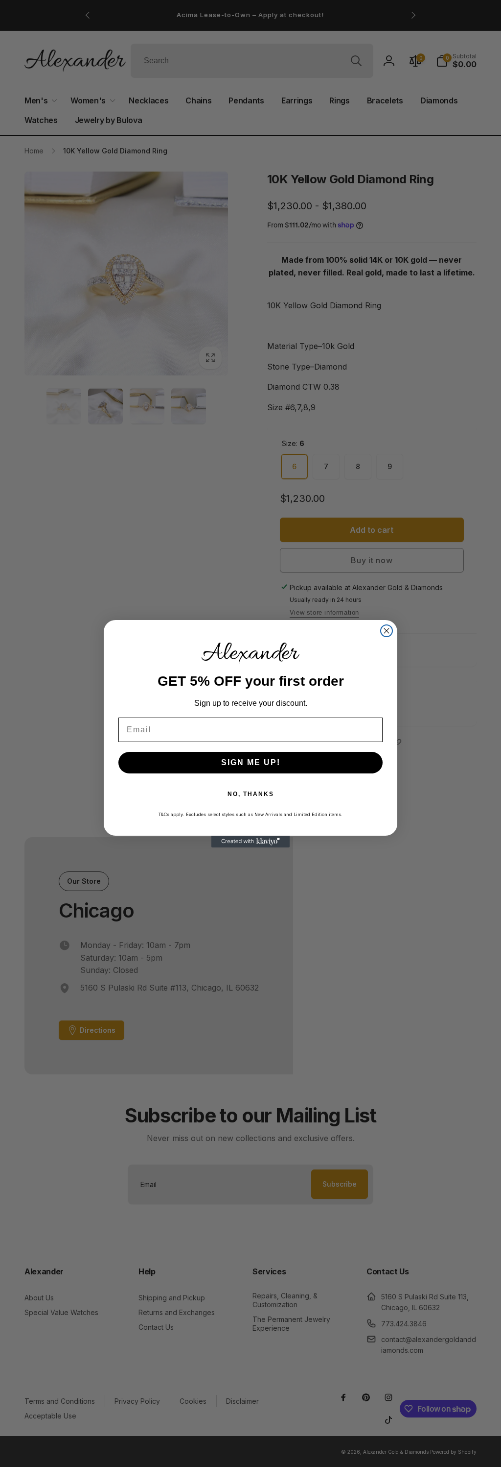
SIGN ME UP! (250, 762)
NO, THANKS (251, 794)
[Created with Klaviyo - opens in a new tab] (250, 841)
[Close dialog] (386, 631)
